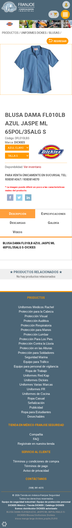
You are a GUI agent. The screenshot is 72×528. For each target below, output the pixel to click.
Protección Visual (36, 316)
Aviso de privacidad (36, 470)
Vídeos (17, 232)
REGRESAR (60, 41)
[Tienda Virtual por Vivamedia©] (4, 524)
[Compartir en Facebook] (10, 197)
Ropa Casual (36, 398)
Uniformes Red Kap (36, 375)
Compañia (36, 434)
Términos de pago (36, 466)
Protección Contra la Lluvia (36, 343)
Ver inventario (32, 167)
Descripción (17, 214)
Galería (53, 223)
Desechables (36, 416)
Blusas (54, 32)
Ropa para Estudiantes (36, 412)
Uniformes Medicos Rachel (36, 307)
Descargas (17, 223)
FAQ (36, 439)
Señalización (36, 402)
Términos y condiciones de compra (36, 461)
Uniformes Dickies (34, 32)
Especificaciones (53, 214)
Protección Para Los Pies (36, 339)
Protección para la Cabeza (36, 311)
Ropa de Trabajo (36, 371)
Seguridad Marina (36, 357)
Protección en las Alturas (36, 348)
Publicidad (36, 407)
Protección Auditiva (36, 320)
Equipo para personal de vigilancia (36, 366)
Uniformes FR (36, 389)
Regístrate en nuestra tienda (36, 443)
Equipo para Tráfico (36, 361)
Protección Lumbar (36, 334)
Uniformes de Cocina (36, 393)
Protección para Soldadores (36, 352)
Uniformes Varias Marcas (36, 384)
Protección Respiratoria (36, 325)
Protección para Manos (36, 329)
